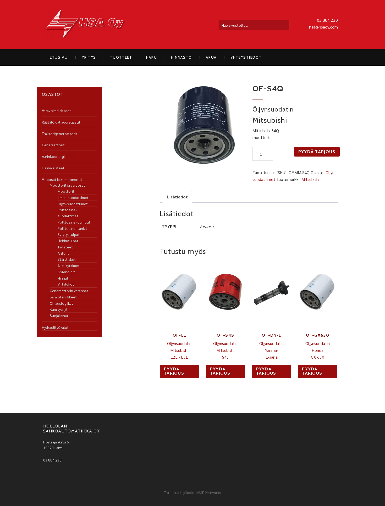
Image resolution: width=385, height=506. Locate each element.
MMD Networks (208, 492)
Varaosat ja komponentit (62, 179)
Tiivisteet (65, 246)
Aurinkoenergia (54, 156)
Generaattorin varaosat (69, 290)
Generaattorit (53, 144)
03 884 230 (327, 20)
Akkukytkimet (69, 265)
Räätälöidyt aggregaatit (61, 122)
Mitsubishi (310, 179)
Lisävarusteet (53, 167)
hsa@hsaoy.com (323, 27)
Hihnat (63, 278)
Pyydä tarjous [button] (174, 371)
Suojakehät (59, 315)
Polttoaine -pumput (74, 222)
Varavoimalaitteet (56, 110)
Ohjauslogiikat (61, 303)
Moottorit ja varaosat (67, 185)
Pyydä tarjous (317, 151)
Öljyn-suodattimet (73, 203)
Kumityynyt (59, 309)
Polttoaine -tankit (72, 228)
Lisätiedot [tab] (177, 196)
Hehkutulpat (68, 240)
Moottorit (66, 191)
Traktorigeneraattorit (59, 133)
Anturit (63, 253)
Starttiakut (67, 259)
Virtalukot (66, 284)
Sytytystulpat (69, 234)
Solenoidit (66, 271)
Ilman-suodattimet (73, 197)
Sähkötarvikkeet (63, 296)
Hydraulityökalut (55, 327)
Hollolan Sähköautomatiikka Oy (85, 24)
